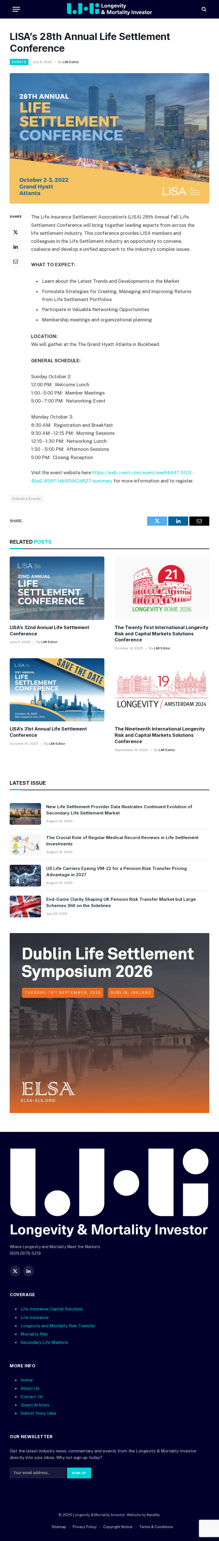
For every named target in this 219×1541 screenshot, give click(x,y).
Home (27, 1380)
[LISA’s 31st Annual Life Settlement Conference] (57, 689)
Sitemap (59, 1527)
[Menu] (16, 9)
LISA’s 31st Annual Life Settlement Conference (48, 732)
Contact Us (32, 1396)
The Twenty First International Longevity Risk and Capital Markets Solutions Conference (161, 634)
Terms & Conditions (156, 1527)
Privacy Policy (85, 1527)
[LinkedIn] (15, 246)
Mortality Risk (34, 1334)
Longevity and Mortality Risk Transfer (58, 1325)
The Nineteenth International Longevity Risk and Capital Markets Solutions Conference (160, 735)
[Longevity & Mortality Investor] (109, 9)
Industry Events (27, 499)
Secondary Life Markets (44, 1342)
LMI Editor (71, 62)
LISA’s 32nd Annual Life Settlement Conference (49, 631)
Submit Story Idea (38, 1413)
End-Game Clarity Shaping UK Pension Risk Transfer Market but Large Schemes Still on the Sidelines (121, 902)
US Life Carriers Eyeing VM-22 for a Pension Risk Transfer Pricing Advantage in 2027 (116, 871)
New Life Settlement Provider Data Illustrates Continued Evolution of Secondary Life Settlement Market (119, 809)
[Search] (203, 9)
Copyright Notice (118, 1527)
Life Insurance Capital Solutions (52, 1308)
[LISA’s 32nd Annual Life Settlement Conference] (57, 588)
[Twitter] (15, 232)
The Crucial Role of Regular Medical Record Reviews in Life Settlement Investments (122, 840)
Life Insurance (35, 1317)
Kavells (153, 1515)
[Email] (15, 261)
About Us (30, 1388)
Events (19, 62)
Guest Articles (35, 1404)
